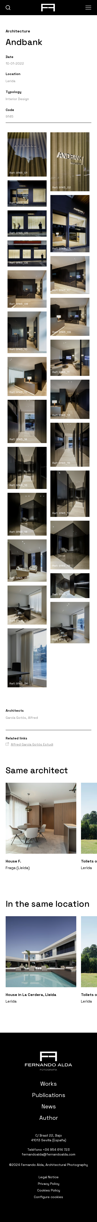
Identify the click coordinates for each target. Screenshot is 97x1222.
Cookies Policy (48, 1190)
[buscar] (8, 7)
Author (48, 1117)
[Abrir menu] (88, 7)
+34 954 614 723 (56, 1149)
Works (48, 1083)
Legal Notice (49, 1177)
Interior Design (17, 99)
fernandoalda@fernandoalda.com (48, 1154)
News (48, 1106)
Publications (48, 1095)
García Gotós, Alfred (22, 717)
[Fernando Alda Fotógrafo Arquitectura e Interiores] (48, 1061)
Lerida (10, 81)
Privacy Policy (48, 1184)
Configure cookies (48, 1197)
